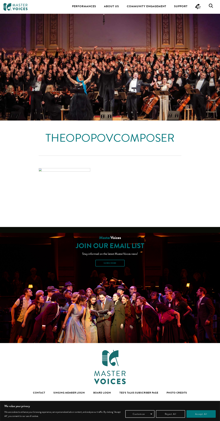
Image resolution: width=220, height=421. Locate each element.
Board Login (102, 392)
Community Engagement (146, 6)
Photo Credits (177, 392)
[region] (110, 411)
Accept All (201, 414)
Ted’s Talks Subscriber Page (138, 392)
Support (181, 6)
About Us (111, 6)
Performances (84, 6)
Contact (39, 392)
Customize (139, 414)
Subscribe (110, 263)
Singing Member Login (69, 392)
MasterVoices (15, 7)
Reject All (170, 414)
